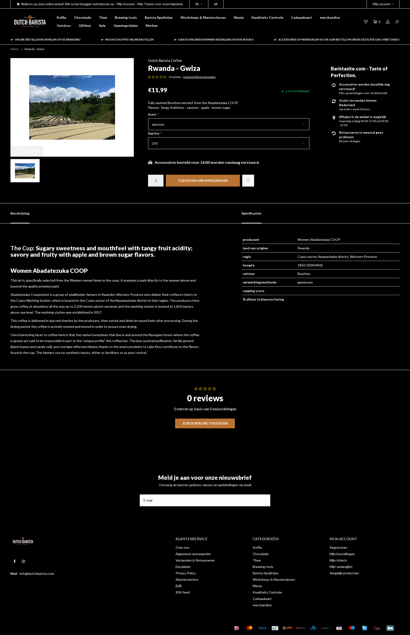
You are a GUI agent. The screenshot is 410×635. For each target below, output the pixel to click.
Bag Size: (154, 133)
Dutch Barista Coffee (165, 60)
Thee (103, 17)
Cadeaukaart (301, 17)
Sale (102, 25)
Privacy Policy (186, 573)
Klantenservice (187, 579)
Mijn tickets (338, 560)
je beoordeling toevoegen (199, 77)
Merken (152, 25)
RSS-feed (183, 592)
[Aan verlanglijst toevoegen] (248, 181)
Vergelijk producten (344, 573)
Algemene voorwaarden (193, 554)
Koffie (61, 17)
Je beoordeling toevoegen (205, 423)
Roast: (153, 114)
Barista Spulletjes (159, 17)
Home (14, 49)
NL (197, 4)
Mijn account (381, 4)
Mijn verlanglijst (341, 567)
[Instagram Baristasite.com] (23, 561)
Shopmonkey (85, 628)
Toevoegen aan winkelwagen (203, 181)
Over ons (182, 547)
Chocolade (82, 17)
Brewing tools (126, 17)
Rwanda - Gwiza (34, 49)
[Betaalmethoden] (236, 628)
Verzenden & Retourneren (195, 560)
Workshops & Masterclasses (203, 17)
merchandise (330, 17)
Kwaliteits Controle (267, 17)
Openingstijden (125, 25)
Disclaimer (183, 567)
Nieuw (239, 17)
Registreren (338, 547)
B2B (179, 586)
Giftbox (85, 25)
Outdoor (64, 25)
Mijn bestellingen (342, 554)
